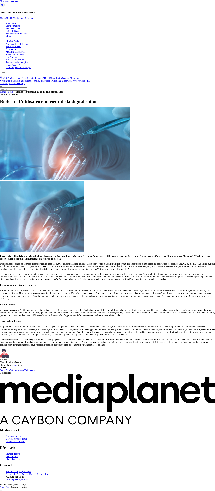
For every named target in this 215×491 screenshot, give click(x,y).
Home (3, 92)
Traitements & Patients (16, 33)
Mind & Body (12, 41)
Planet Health (16, 18)
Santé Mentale (12, 57)
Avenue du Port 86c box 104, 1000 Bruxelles (27, 474)
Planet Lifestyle (13, 454)
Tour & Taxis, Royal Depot (18, 471)
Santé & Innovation (15, 59)
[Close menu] (1, 86)
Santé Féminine (13, 26)
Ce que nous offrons (15, 441)
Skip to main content (9, 1)
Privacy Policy (5, 487)
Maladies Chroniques (15, 52)
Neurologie (11, 49)
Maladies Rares (13, 28)
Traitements (29, 370)
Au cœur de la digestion (17, 44)
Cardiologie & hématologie (18, 67)
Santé (10, 92)
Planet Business (13, 459)
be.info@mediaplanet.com (18, 479)
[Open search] (1, 76)
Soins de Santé (12, 31)
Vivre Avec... (12, 23)
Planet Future (12, 456)
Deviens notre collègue (16, 439)
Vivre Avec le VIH (14, 65)
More (8, 36)
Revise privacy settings (19, 487)
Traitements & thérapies (17, 62)
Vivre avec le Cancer (15, 54)
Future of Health (13, 46)
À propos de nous (14, 436)
